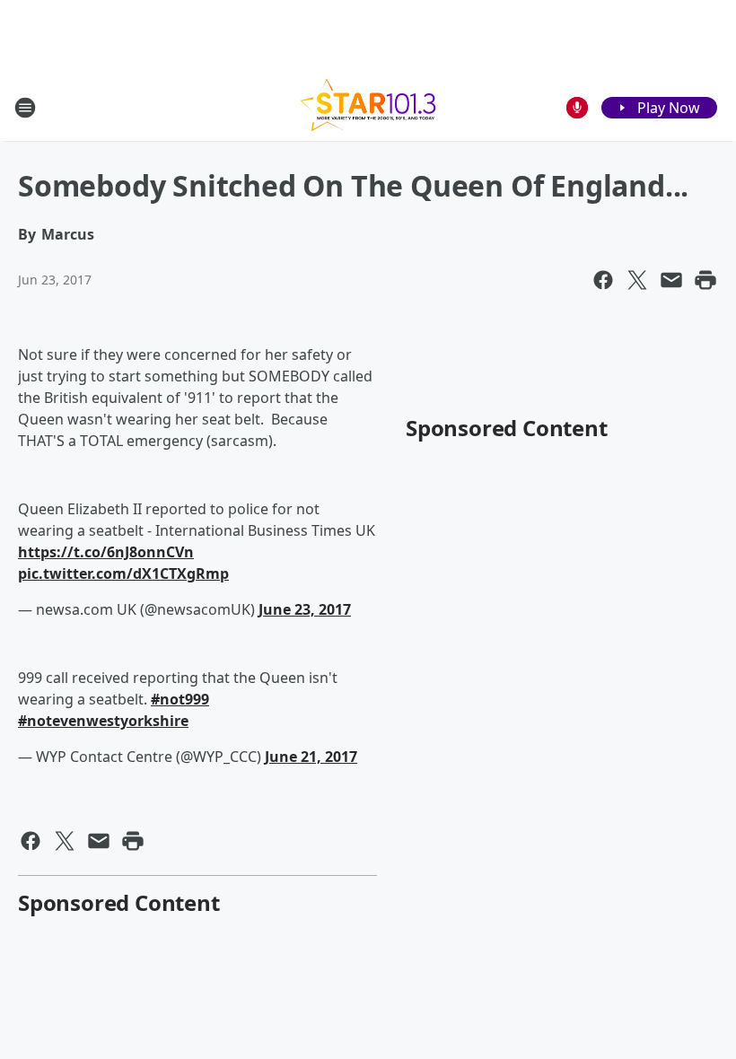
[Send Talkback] (577, 107)
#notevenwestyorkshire (103, 721)
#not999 (180, 699)
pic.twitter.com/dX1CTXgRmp (123, 573)
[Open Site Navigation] (25, 107)
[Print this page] (705, 280)
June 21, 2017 (311, 756)
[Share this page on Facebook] (603, 280)
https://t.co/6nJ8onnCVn (106, 552)
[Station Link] (368, 107)
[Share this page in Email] (671, 280)
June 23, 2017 (304, 609)
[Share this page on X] (637, 280)
